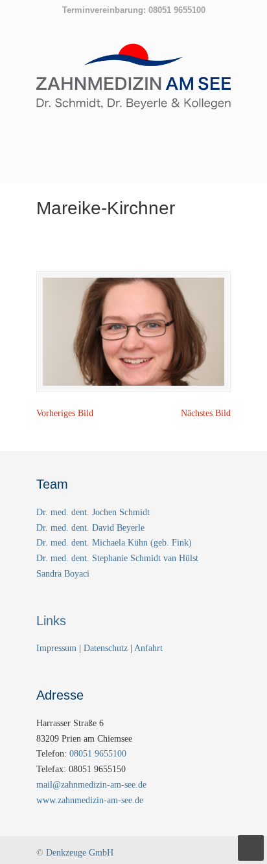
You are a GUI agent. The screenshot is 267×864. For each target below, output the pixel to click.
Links (51, 621)
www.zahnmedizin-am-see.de (89, 800)
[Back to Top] (251, 848)
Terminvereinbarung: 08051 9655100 (133, 10)
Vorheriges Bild (64, 413)
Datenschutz (106, 648)
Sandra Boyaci (62, 574)
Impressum (57, 648)
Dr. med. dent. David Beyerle (90, 528)
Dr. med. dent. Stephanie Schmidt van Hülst (117, 558)
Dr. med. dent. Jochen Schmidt (93, 512)
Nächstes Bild (206, 413)
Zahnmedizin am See (133, 83)
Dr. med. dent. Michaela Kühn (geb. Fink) (114, 543)
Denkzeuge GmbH (79, 853)
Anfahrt (148, 648)
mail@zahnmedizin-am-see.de (91, 785)
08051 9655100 (97, 754)
